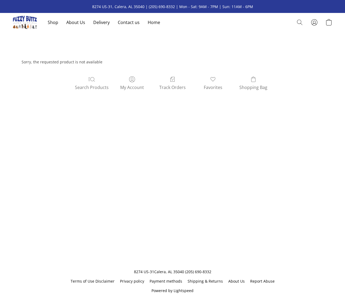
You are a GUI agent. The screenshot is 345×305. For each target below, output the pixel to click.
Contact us (129, 22)
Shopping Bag (253, 87)
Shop (53, 22)
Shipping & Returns (205, 281)
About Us (75, 22)
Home (154, 22)
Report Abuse (262, 281)
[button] (25, 22)
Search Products (92, 87)
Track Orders (172, 87)
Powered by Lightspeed (172, 290)
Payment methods (166, 281)
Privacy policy (132, 281)
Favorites (213, 87)
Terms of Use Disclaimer (93, 281)
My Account (132, 87)
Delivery (101, 22)
